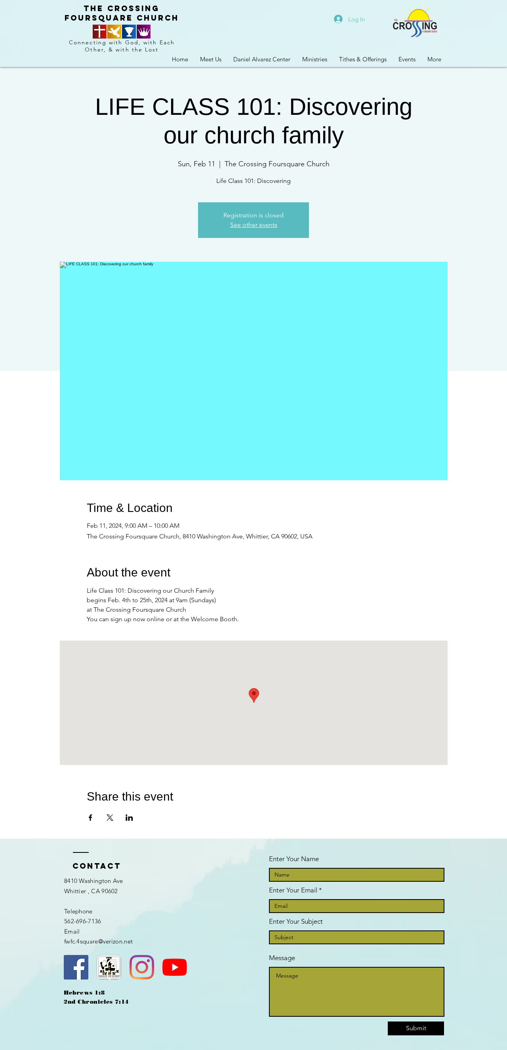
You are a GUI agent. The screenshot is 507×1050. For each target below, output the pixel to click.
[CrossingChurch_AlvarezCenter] (142, 967)
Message (282, 958)
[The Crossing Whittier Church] (174, 967)
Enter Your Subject (296, 921)
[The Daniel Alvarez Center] (109, 967)
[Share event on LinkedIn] (129, 817)
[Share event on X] (110, 817)
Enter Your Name (294, 859)
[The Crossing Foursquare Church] (76, 967)
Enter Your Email (293, 890)
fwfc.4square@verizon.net (98, 941)
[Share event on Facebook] (90, 817)
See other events (253, 224)
